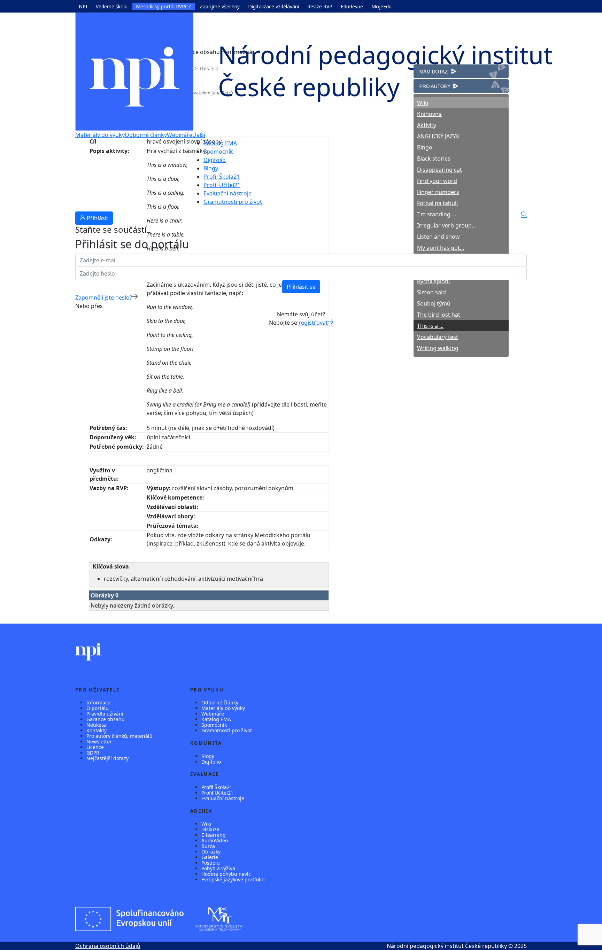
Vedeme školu (112, 6)
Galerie (209, 857)
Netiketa (96, 724)
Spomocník (218, 151)
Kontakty (96, 730)
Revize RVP (319, 6)
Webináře (179, 135)
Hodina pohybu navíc (226, 874)
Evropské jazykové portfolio (232, 879)
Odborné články (146, 135)
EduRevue (352, 6)
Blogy (210, 168)
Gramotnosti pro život (232, 202)
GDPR (92, 752)
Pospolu (210, 862)
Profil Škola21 (221, 176)
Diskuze (210, 829)
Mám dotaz (428, 68)
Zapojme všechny (220, 6)
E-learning (213, 835)
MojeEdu (381, 6)
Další (198, 135)
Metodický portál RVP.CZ (163, 6)
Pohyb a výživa (218, 868)
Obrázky (211, 851)
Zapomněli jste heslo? (103, 297)
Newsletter (99, 741)
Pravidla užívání (104, 713)
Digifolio (214, 160)
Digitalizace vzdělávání (273, 6)
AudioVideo (214, 840)
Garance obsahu (105, 719)
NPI (83, 6)
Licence (95, 747)
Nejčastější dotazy (107, 758)
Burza (208, 846)
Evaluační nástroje (227, 193)
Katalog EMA (220, 143)
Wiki (206, 823)
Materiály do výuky (100, 135)
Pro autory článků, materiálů (119, 736)
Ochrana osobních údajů (107, 946)
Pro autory (428, 83)
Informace (98, 702)
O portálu (97, 708)
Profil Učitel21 (221, 185)
